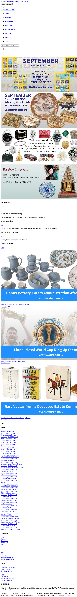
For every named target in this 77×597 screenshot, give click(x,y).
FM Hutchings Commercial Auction (12, 467)
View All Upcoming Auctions (10, 529)
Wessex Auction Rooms (8, 489)
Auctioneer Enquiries (7, 559)
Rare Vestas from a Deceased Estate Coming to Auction (15, 418)
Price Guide (4, 542)
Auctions (4, 539)
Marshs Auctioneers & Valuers (10, 522)
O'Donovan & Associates (9, 475)
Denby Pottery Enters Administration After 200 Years (15, 304)
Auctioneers (4, 541)
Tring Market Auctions (8, 493)
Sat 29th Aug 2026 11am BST (9, 520)
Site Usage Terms (6, 571)
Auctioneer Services (7, 558)
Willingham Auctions (7, 471)
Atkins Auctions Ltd (7, 431)
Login (3, 8)
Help (2, 554)
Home (3, 537)
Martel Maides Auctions (8, 478)
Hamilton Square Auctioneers (10, 518)
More (2, 206)
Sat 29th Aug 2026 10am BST (9, 458)
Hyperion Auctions (7, 496)
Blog (2, 544)
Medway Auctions (6, 504)
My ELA (4, 552)
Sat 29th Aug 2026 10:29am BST (10, 506)
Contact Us (4, 556)
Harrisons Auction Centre (9, 500)
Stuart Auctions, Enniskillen (9, 486)
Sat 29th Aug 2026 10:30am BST (10, 509)
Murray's (3, 482)
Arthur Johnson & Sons (8, 435)
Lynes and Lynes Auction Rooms (11, 464)
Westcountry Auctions (8, 511)
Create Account (10, 8)
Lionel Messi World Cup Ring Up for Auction (13, 361)
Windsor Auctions (6, 515)
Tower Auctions (6, 507)
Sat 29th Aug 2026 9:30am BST (9, 433)
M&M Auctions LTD (7, 460)
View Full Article (5, 306)
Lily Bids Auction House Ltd (10, 457)
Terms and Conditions (8, 567)
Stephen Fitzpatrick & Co (9, 525)
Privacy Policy (5, 569)
